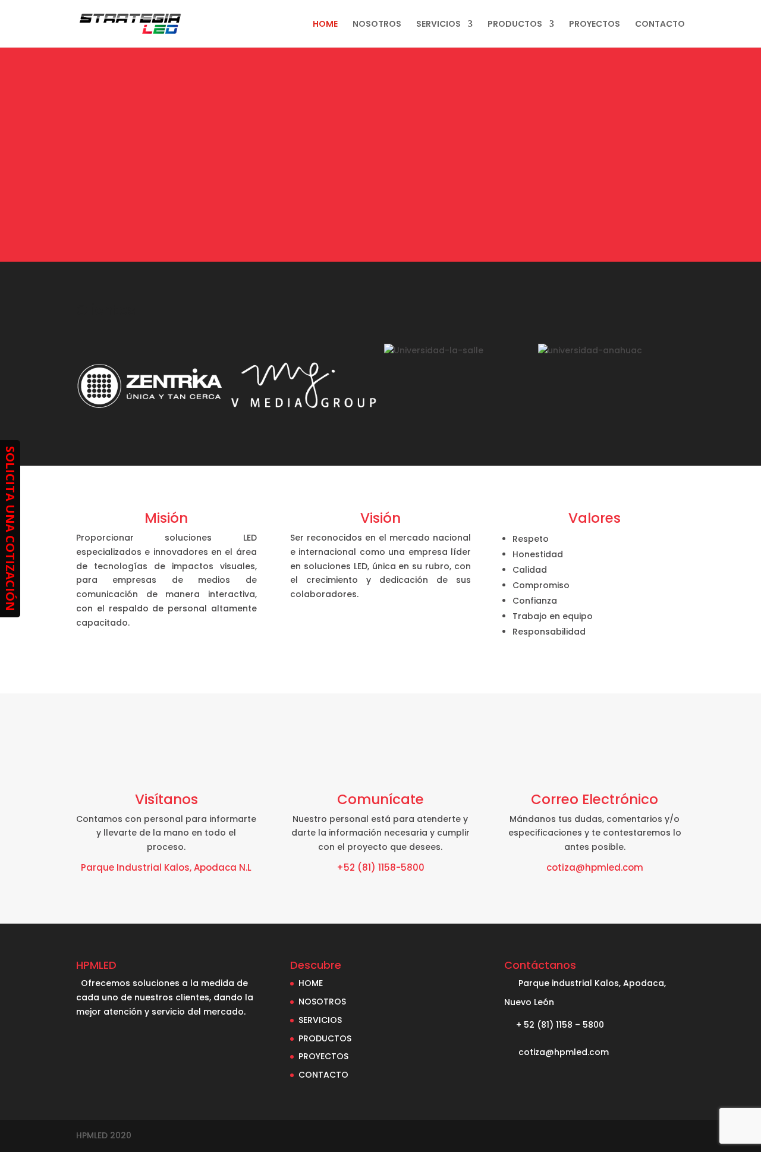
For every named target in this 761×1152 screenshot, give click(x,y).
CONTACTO (660, 25)
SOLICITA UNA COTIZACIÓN (10, 528)
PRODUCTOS (515, 25)
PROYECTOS (594, 25)
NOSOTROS (377, 25)
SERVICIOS (438, 25)
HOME (325, 25)
